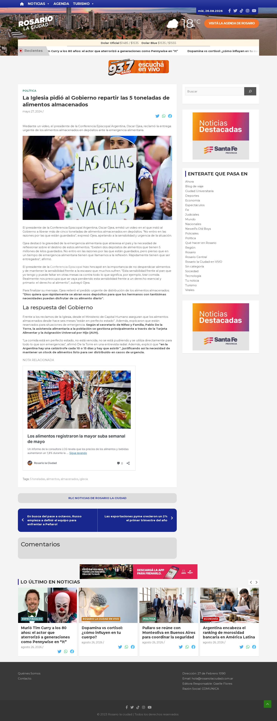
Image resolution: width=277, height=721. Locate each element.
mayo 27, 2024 (32, 111)
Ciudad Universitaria (199, 191)
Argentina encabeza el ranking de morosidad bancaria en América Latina (175, 632)
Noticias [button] (36, 4)
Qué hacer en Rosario (200, 243)
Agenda (61, 4)
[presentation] (251, 582)
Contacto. (25, 678)
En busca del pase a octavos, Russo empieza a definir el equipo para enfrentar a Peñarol (54, 520)
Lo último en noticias (50, 582)
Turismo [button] (81, 4)
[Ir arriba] (267, 704)
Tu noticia (192, 280)
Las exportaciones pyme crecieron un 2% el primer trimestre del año (136, 518)
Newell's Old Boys (198, 228)
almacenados (69, 479)
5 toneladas (37, 479)
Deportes (192, 195)
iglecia (84, 479)
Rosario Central (196, 257)
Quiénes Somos (29, 673)
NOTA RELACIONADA (38, 360)
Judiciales (192, 214)
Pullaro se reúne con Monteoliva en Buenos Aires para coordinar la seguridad (115, 632)
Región (190, 247)
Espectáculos (194, 205)
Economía (192, 200)
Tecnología (193, 276)
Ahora (189, 181)
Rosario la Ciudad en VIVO (203, 261)
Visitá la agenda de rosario (232, 23)
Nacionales (193, 224)
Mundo (190, 219)
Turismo (191, 285)
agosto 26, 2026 (38, 642)
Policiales (191, 233)
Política (29, 90)
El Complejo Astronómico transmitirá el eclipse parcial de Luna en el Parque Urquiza (234, 635)
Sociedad (191, 271)
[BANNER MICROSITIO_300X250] (221, 114)
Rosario (190, 252)
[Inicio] (22, 4)
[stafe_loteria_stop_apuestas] (138, 566)
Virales (189, 290)
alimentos (52, 479)
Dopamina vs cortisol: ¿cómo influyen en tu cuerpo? (48, 632)
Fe (187, 210)
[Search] (250, 91)
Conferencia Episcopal (66, 267)
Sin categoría (194, 266)
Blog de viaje (194, 186)
